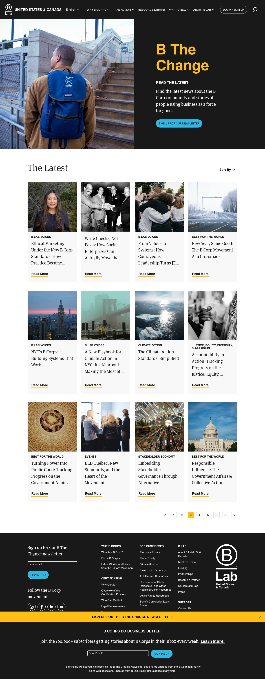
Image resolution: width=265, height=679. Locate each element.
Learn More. (212, 641)
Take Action (122, 9)
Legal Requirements (113, 606)
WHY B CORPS (111, 546)
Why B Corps (96, 9)
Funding (182, 568)
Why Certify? (109, 584)
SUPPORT (184, 602)
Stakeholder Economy (153, 570)
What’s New (177, 9)
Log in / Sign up (233, 9)
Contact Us (184, 608)
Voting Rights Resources (154, 595)
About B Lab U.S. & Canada (189, 554)
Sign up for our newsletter (179, 123)
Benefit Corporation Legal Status (154, 603)
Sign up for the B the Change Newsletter (130, 616)
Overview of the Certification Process (113, 592)
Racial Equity (147, 558)
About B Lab (202, 9)
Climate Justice (149, 564)
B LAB (182, 546)
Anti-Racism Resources (154, 576)
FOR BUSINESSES (152, 546)
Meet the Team (187, 562)
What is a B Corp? (112, 552)
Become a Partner (189, 580)
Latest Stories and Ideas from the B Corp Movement (117, 566)
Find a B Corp (109, 558)
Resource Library (151, 9)
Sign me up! (38, 575)
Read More (39, 273)
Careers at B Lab (188, 586)
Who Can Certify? (111, 600)
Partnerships (185, 574)
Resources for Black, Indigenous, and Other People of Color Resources (155, 585)
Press (181, 591)
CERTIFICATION (111, 578)
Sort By (225, 169)
